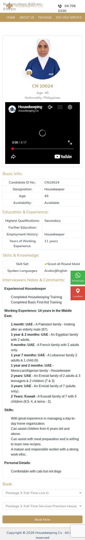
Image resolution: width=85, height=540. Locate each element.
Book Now (42, 519)
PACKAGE (45, 17)
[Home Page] (24, 6)
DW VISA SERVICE (69, 17)
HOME (11, 17)
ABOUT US (26, 17)
